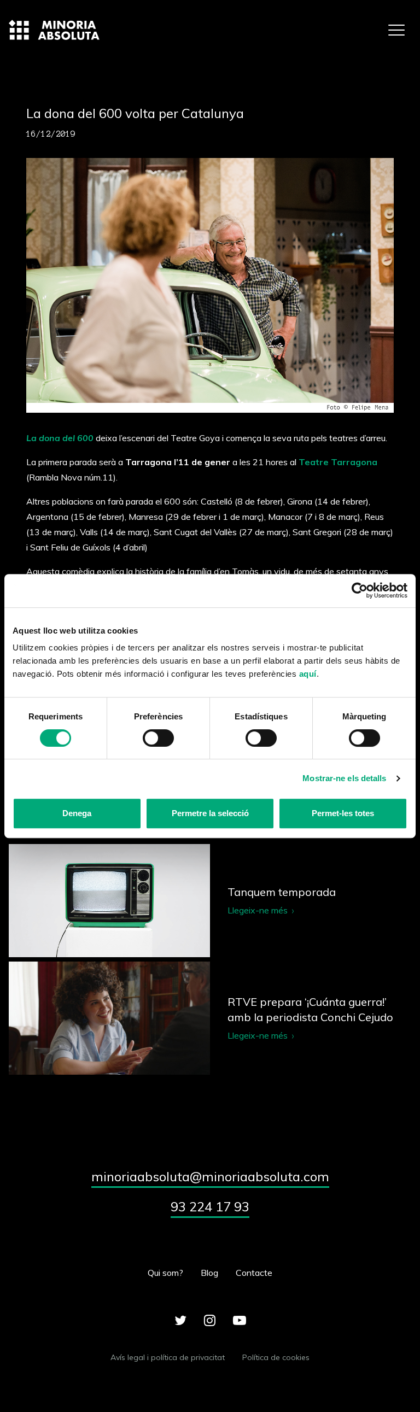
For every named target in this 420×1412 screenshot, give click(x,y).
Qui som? (165, 1272)
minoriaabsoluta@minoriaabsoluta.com (210, 1176)
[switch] (158, 738)
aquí (308, 673)
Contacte (254, 1272)
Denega (76, 813)
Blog (209, 1272)
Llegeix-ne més (210, 900)
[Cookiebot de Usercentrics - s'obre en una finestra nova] (359, 590)
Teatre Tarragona (338, 461)
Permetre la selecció (210, 813)
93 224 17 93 (210, 1206)
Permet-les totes (343, 813)
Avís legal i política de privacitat (167, 1357)
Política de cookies (276, 1357)
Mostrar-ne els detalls (344, 778)
